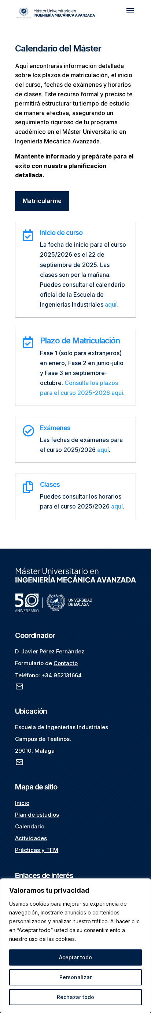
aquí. (111, 304)
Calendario (29, 826)
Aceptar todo (75, 957)
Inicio (22, 802)
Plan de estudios (37, 814)
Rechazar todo (75, 997)
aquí (103, 449)
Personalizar (75, 977)
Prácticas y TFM (36, 849)
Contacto (66, 663)
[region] (75, 945)
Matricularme (42, 200)
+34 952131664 (61, 675)
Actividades (31, 838)
